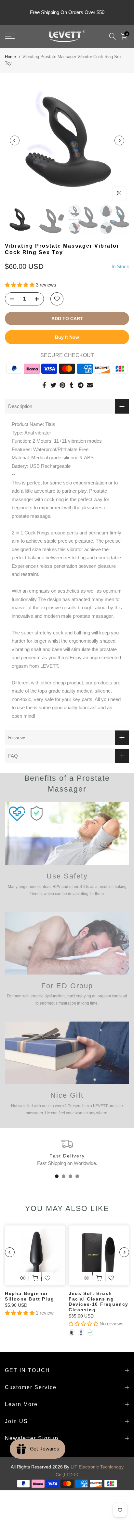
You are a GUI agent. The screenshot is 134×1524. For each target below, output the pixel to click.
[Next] (119, 140)
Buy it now (67, 337)
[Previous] (15, 140)
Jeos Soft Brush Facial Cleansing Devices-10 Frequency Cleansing (98, 1301)
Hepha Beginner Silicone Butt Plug (29, 1296)
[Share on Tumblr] (71, 385)
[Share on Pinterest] (62, 385)
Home (10, 56)
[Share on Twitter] (53, 385)
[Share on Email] (90, 385)
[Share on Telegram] (81, 385)
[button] (20, 284)
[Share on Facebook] (44, 385)
